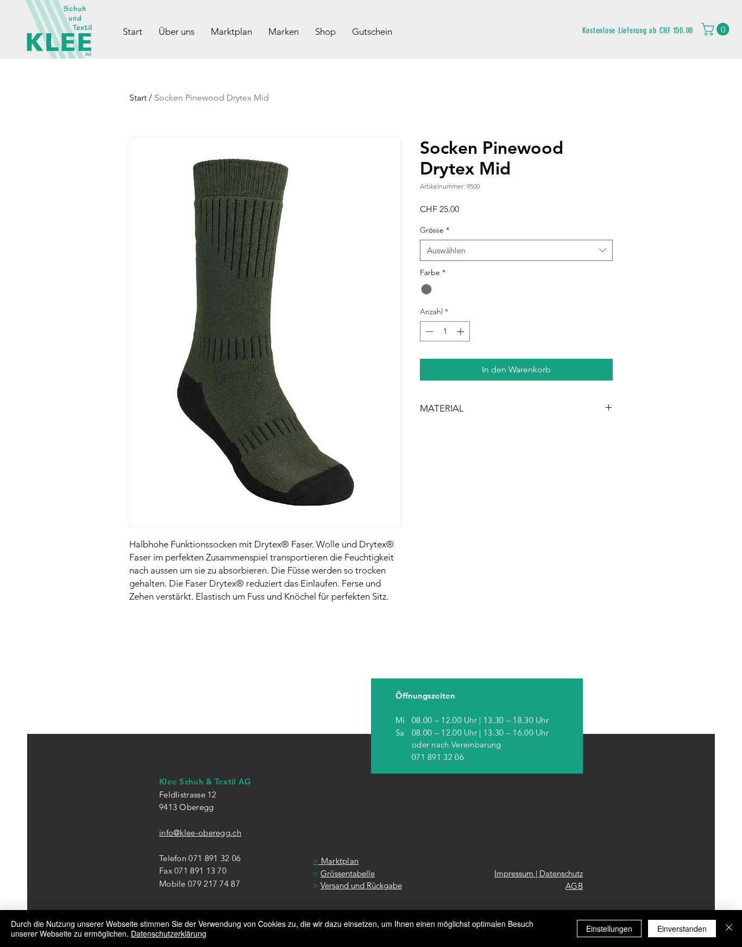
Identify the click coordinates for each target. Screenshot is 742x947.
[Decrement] (428, 331)
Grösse (434, 230)
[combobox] (516, 250)
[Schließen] (728, 928)
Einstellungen (609, 928)
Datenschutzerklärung (168, 933)
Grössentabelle (347, 873)
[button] (716, 29)
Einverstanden (682, 928)
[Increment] (461, 331)
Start (138, 97)
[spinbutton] (445, 331)
